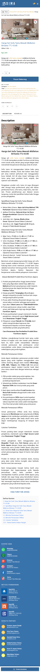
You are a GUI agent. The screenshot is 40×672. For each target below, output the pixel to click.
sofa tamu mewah (15, 58)
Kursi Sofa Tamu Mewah (27, 90)
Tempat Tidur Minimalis (14, 579)
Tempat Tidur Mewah (13, 562)
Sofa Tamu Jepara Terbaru (23, 94)
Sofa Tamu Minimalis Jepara (8, 98)
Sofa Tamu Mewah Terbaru (30, 96)
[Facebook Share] (3, 106)
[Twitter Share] (7, 106)
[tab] (7, 113)
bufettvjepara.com (12, 650)
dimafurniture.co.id (12, 627)
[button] (35, 22)
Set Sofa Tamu (18, 12)
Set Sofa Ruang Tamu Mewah (19, 92)
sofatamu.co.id (11, 639)
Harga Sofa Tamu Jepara (23, 88)
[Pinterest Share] (12, 106)
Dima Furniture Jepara (13, 573)
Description (7, 113)
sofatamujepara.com (13, 633)
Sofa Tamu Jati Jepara (10, 94)
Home (11, 12)
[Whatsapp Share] (16, 106)
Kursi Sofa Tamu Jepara (14, 90)
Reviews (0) (18, 113)
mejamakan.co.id (12, 656)
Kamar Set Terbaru (12, 567)
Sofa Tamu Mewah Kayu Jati (16, 96)
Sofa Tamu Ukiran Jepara (22, 98)
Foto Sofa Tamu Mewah (10, 88)
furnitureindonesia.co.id (14, 644)
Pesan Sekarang (20, 79)
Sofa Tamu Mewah (29, 12)
